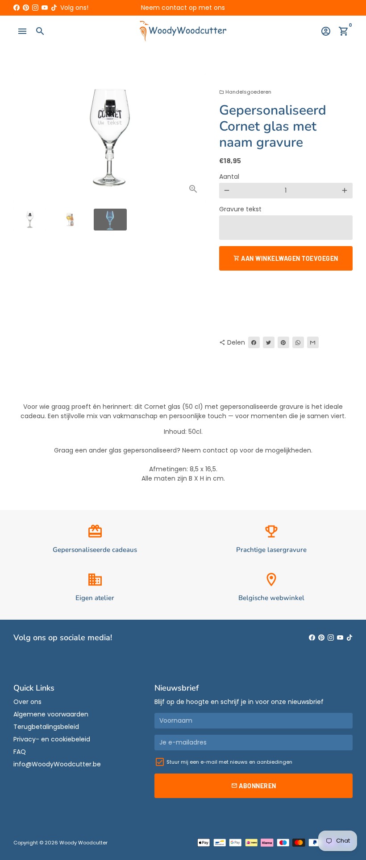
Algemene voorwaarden (50, 714)
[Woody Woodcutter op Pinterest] (26, 7)
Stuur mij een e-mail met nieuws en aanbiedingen (229, 761)
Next (194, 137)
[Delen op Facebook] (254, 342)
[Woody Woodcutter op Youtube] (45, 7)
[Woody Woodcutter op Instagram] (35, 7)
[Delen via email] (313, 342)
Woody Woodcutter (83, 842)
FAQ (19, 751)
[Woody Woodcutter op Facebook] (16, 7)
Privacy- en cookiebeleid (51, 739)
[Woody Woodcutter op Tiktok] (54, 7)
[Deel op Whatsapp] (298, 342)
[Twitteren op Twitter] (268, 342)
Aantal (229, 176)
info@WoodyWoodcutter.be (57, 764)
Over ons (27, 701)
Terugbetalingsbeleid (46, 726)
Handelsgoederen (245, 91)
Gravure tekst (240, 209)
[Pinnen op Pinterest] (283, 342)
